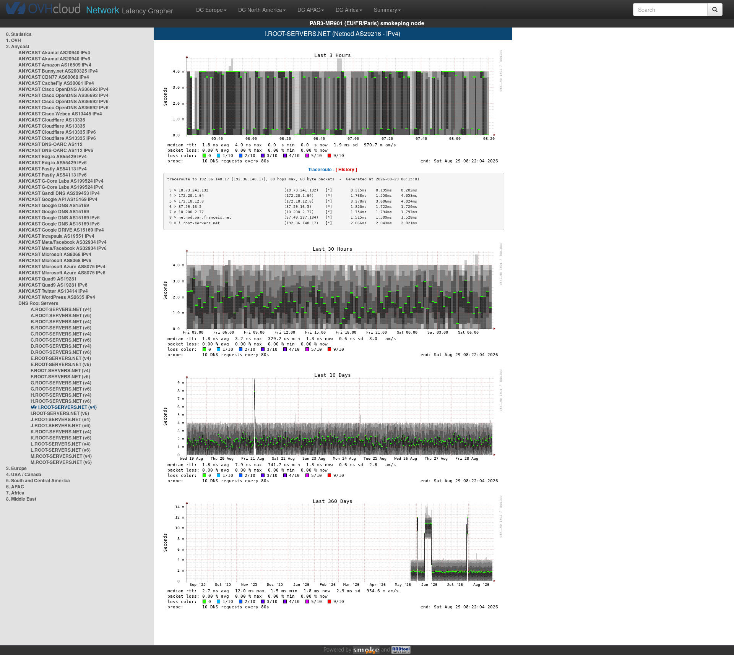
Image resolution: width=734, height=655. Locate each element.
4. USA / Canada (23, 474)
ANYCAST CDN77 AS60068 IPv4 (53, 76)
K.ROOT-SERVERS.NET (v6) (61, 437)
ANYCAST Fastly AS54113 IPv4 (52, 168)
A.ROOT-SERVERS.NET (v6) (61, 315)
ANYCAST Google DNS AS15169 (53, 205)
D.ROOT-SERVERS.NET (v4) (61, 345)
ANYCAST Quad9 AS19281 (47, 278)
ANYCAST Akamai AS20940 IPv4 (54, 52)
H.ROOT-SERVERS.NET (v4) (61, 394)
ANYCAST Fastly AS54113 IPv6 (52, 174)
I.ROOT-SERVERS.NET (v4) (67, 407)
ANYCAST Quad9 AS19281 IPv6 (53, 284)
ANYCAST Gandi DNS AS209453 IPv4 (59, 193)
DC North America (260, 9)
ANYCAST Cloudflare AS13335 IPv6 (57, 131)
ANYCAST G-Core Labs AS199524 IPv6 (61, 186)
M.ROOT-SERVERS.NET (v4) (61, 455)
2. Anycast (17, 46)
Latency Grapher (129, 9)
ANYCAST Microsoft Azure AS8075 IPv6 (62, 272)
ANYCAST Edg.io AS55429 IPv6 (52, 162)
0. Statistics (19, 34)
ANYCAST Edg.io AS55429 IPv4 (52, 156)
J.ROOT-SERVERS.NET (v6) (61, 425)
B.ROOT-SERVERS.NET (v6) (61, 327)
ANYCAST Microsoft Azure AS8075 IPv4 (62, 266)
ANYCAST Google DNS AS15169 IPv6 (59, 217)
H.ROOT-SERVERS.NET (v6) (61, 400)
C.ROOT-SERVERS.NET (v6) (61, 339)
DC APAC (308, 9)
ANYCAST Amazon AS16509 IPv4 (54, 64)
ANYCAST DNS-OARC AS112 (50, 144)
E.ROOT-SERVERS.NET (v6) (61, 364)
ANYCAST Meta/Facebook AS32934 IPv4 (62, 241)
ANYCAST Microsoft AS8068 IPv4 (54, 254)
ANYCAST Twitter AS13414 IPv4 (53, 290)
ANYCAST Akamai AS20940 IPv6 (54, 58)
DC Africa (347, 9)
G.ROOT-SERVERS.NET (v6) (61, 388)
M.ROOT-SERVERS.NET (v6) (61, 462)
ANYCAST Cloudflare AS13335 (51, 119)
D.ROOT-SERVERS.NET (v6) (61, 352)
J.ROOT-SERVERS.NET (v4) (61, 419)
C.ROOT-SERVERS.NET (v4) (61, 333)
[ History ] (346, 169)
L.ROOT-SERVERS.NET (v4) (61, 443)
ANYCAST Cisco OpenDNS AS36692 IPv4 (63, 89)
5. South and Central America (38, 480)
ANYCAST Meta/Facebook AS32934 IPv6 (62, 248)
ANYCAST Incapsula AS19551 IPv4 (56, 235)
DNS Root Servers (38, 303)
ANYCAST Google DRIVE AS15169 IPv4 (61, 229)
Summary (385, 9)
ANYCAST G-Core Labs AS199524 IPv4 (61, 180)
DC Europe (209, 9)
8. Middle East (21, 498)
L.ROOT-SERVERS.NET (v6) (61, 449)
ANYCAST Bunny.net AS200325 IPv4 (58, 70)
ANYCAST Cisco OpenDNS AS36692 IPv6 (63, 101)
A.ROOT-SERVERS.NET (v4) (61, 309)
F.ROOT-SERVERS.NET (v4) (60, 370)
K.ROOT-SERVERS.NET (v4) (61, 431)
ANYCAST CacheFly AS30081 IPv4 (56, 82)
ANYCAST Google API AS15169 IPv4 (57, 199)
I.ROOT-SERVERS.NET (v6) (60, 413)
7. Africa (15, 492)
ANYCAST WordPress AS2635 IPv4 (56, 296)
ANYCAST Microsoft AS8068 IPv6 (54, 260)
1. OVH (13, 40)
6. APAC (15, 486)
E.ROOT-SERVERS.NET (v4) (61, 358)
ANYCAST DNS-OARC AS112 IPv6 (55, 150)
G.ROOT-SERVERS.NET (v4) (61, 382)
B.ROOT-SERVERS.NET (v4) (61, 321)
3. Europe (16, 468)
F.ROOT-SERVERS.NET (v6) (60, 376)
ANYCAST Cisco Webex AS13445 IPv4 (60, 113)
